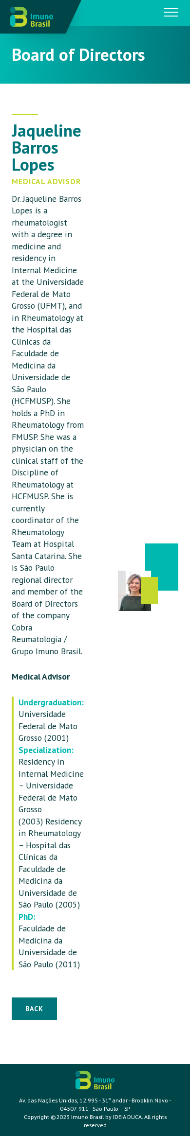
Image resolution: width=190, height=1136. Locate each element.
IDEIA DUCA (127, 1116)
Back (34, 1008)
